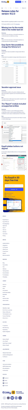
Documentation (6, 272)
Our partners (5, 290)
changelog (18, 24)
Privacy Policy (3, 407)
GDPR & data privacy (7, 366)
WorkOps (4, 231)
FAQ (3, 266)
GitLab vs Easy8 (6, 345)
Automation (5, 233)
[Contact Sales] (23, 2)
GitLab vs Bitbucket (6, 312)
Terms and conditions (7, 364)
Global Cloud (5, 249)
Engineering (5, 329)
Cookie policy (5, 370)
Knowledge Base (6, 223)
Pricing (4, 235)
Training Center (6, 270)
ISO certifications (6, 368)
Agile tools (5, 225)
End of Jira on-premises (7, 310)
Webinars (4, 268)
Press (4, 296)
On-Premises (5, 247)
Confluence (5, 356)
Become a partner (6, 255)
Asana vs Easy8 (6, 339)
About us (4, 284)
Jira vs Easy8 (5, 341)
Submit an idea (6, 298)
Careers (4, 286)
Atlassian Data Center (7, 352)
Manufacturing (6, 327)
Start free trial (18, 1)
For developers (6, 274)
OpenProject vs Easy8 (7, 343)
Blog (3, 262)
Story (4, 288)
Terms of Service (11, 407)
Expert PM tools (6, 221)
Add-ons (4, 229)
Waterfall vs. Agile (6, 308)
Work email (6, 183)
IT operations (5, 325)
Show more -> (5, 318)
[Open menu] (25, 2)
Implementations (6, 243)
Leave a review (5, 300)
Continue (13, 189)
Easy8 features (5, 219)
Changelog (5, 276)
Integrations (5, 245)
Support (4, 253)
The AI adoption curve (7, 314)
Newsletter (5, 294)
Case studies (5, 264)
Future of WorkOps (6, 316)
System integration (6, 331)
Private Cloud (5, 251)
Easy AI (4, 227)
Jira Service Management (8, 354)
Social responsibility (6, 292)
